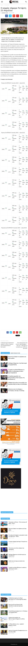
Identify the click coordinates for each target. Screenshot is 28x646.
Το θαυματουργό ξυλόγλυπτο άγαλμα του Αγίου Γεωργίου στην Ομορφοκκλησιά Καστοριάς (7, 345)
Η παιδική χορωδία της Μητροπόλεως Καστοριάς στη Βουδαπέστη (16, 377)
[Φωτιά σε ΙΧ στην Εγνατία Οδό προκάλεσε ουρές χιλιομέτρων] (4, 606)
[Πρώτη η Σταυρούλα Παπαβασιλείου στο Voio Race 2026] (4, 632)
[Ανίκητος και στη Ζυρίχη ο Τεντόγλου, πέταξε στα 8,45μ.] (4, 390)
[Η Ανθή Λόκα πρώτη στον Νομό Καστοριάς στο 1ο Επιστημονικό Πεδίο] (4, 599)
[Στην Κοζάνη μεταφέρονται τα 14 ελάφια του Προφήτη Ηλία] (4, 612)
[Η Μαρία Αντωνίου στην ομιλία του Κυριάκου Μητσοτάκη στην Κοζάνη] (4, 384)
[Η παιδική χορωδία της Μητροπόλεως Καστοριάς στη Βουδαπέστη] (4, 377)
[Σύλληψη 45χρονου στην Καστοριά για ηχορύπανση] (4, 364)
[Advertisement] (14, 319)
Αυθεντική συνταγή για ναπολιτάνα (17, 561)
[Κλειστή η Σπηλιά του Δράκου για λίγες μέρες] (4, 358)
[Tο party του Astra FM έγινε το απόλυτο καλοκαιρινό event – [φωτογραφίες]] (4, 371)
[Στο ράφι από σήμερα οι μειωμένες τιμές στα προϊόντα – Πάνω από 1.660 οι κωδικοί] (4, 536)
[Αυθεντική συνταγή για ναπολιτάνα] (4, 562)
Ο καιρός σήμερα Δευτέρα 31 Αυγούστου (18, 541)
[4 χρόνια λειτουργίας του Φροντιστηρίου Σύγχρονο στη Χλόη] (4, 619)
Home (2, 5)
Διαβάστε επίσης (5, 353)
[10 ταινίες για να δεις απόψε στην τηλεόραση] (4, 549)
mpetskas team (5, 12)
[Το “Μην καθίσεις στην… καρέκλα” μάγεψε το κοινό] (4, 625)
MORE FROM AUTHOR (15, 353)
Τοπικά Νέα (6, 5)
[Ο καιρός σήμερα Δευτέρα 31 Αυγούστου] (4, 543)
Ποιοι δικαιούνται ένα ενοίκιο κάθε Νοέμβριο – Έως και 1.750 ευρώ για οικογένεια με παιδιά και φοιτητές (21, 345)
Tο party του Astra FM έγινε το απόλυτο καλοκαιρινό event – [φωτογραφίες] (16, 371)
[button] (26, 2)
